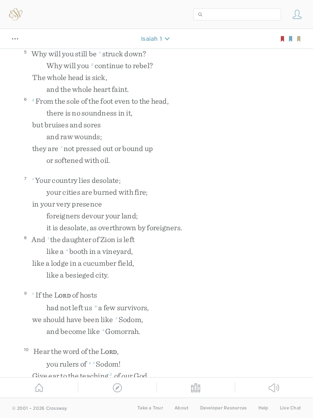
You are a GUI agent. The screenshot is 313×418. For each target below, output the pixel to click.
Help (263, 408)
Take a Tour (150, 408)
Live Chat (290, 408)
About (181, 408)
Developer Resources (223, 408)
